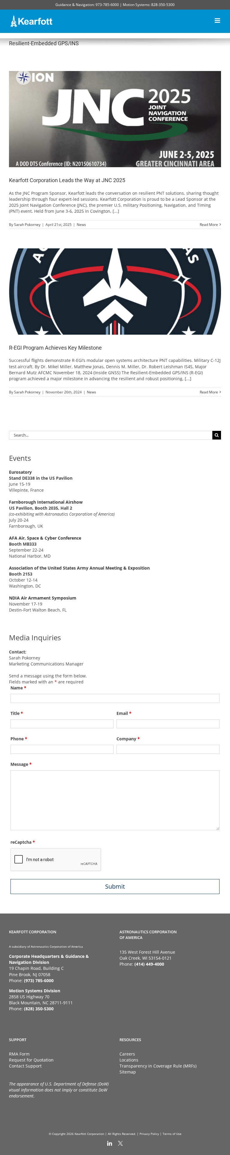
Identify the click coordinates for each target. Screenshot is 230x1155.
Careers (127, 1054)
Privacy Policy (149, 1134)
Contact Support (25, 1066)
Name (18, 688)
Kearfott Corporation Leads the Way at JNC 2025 (67, 180)
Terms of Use (172, 1134)
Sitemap (127, 1072)
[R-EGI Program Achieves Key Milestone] (115, 291)
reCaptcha (22, 842)
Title (16, 713)
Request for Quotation (31, 1060)
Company (128, 739)
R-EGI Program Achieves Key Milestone (55, 348)
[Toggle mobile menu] (218, 20)
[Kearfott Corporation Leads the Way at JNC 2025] (115, 119)
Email (123, 713)
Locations (128, 1060)
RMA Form (19, 1054)
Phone (18, 739)
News (81, 224)
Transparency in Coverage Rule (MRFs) (157, 1066)
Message (21, 764)
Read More (209, 224)
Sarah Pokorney (27, 224)
